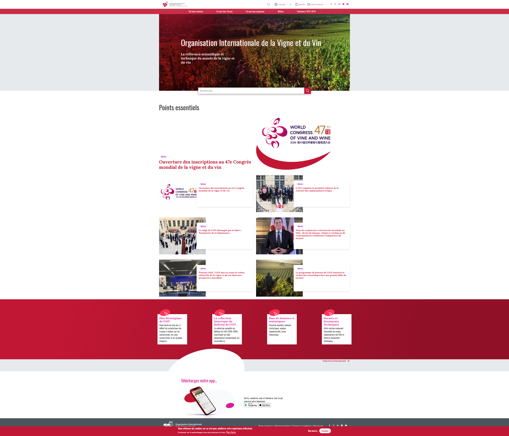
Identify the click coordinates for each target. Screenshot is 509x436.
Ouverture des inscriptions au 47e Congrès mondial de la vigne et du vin (205, 164)
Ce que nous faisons (224, 11)
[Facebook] (331, 4)
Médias (281, 11)
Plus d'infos (231, 432)
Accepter (325, 430)
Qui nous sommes (196, 11)
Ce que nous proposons (255, 11)
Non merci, (313, 430)
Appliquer (307, 91)
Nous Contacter (317, 4)
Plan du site (318, 426)
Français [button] (281, 4)
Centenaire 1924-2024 (306, 11)
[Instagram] (343, 4)
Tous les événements (334, 360)
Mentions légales (282, 426)
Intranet (302, 4)
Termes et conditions (301, 426)
